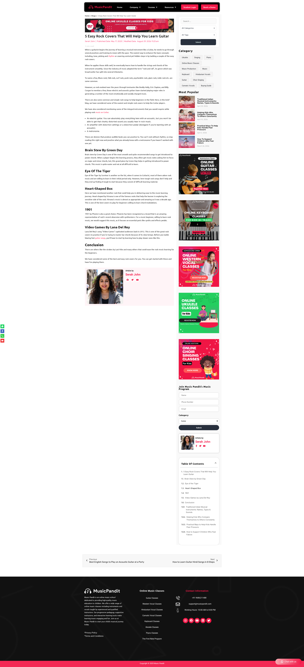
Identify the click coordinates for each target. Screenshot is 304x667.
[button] (215, 463)
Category (183, 415)
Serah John (133, 274)
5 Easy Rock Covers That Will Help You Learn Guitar (199, 472)
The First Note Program (152, 639)
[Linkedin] (203, 620)
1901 (187, 493)
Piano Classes (152, 633)
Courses (151, 7)
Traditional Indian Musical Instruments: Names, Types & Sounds (208, 101)
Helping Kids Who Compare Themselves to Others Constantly (207, 114)
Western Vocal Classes (152, 604)
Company (134, 7)
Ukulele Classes (152, 627)
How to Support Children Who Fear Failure (205, 141)
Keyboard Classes (152, 621)
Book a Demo (209, 7)
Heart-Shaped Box (193, 488)
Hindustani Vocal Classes (152, 610)
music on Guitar (102, 112)
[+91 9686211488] (178, 598)
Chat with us (290, 661)
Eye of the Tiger (191, 483)
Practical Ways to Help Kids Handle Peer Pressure (207, 128)
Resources (169, 7)
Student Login (189, 7)
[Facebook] (191, 620)
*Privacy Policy (90, 633)
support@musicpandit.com (200, 604)
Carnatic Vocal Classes (152, 615)
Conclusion (189, 502)
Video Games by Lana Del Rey (197, 498)
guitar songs (100, 238)
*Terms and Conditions (93, 636)
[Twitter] (208, 620)
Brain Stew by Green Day (195, 479)
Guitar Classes (152, 598)
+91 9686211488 (199, 598)
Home (119, 7)
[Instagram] (185, 620)
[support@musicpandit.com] (178, 604)
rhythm (111, 56)
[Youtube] (197, 620)
